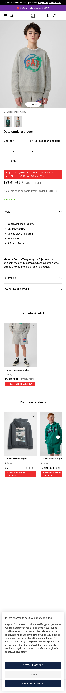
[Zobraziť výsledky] (12, 15)
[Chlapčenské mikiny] (4, 112)
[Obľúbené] (54, 15)
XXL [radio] (13, 160)
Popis (7, 211)
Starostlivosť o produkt (17, 289)
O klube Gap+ (55, 3)
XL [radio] (52, 151)
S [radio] (13, 151)
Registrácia (43, 3)
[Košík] (60, 15)
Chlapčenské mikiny (16, 112)
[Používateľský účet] (48, 15)
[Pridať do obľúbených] (33, 326)
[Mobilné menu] (5, 15)
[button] (33, 104)
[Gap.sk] (33, 16)
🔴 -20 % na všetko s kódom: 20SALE (33, 8)
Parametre (10, 277)
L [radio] (33, 151)
